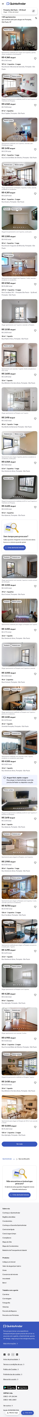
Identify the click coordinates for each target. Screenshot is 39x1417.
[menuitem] (7, 1159)
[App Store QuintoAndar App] (22, 1388)
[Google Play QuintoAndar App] (9, 1388)
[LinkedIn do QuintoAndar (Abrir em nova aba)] (17, 1354)
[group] (19, 49)
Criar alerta (28, 1412)
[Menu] (3, 4)
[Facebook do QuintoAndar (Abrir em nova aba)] (4, 1354)
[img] (19, 39)
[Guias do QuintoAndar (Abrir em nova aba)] (13, 1354)
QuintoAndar (7, 1159)
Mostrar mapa (13, 1412)
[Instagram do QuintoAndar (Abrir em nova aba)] (8, 1354)
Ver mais (19, 1144)
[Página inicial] (16, 3)
